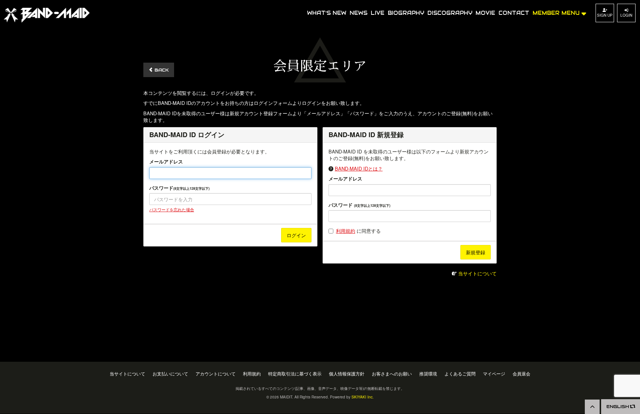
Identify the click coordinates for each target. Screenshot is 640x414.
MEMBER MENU (557, 13)
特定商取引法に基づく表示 (294, 374)
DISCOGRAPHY (449, 13)
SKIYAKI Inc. (362, 397)
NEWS (358, 13)
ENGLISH (618, 406)
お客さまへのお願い (392, 374)
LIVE (377, 13)
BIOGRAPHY (406, 13)
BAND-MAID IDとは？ (359, 168)
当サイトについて (477, 273)
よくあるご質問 (460, 374)
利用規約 (345, 230)
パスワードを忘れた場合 (171, 209)
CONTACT (514, 13)
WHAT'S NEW (326, 13)
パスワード (179, 188)
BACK (161, 70)
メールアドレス (166, 161)
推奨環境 (428, 374)
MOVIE (485, 13)
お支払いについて (170, 374)
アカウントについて (216, 374)
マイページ (494, 374)
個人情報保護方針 (346, 374)
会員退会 (521, 374)
